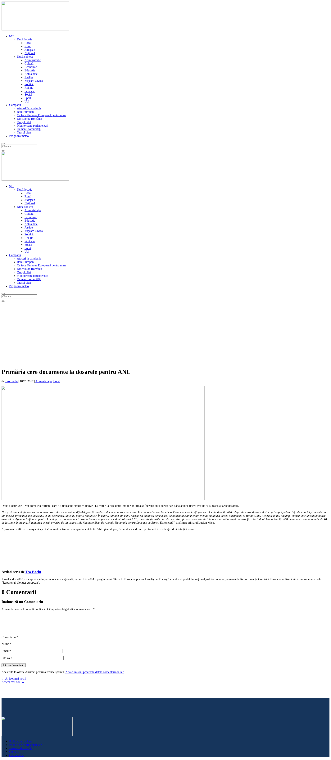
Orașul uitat (24, 122)
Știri (11, 36)
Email (6, 651)
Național (30, 53)
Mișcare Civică (34, 80)
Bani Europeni (25, 111)
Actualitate (31, 73)
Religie (29, 87)
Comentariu (10, 637)
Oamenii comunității (29, 129)
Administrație (33, 60)
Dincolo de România (29, 118)
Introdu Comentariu (13, 665)
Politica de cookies (20, 741)
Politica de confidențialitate (25, 744)
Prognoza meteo (19, 136)
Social (28, 94)
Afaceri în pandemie (29, 108)
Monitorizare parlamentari (32, 125)
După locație (24, 39)
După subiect (25, 56)
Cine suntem (16, 755)
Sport (28, 98)
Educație (30, 70)
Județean (30, 49)
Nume (6, 643)
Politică (29, 84)
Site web (7, 658)
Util (27, 101)
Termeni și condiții (20, 748)
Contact (14, 751)
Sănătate (30, 91)
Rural (28, 46)
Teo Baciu (11, 381)
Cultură (29, 63)
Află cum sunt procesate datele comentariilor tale (94, 672)
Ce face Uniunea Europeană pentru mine (41, 115)
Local (28, 42)
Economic (31, 67)
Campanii (15, 104)
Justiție (29, 77)
